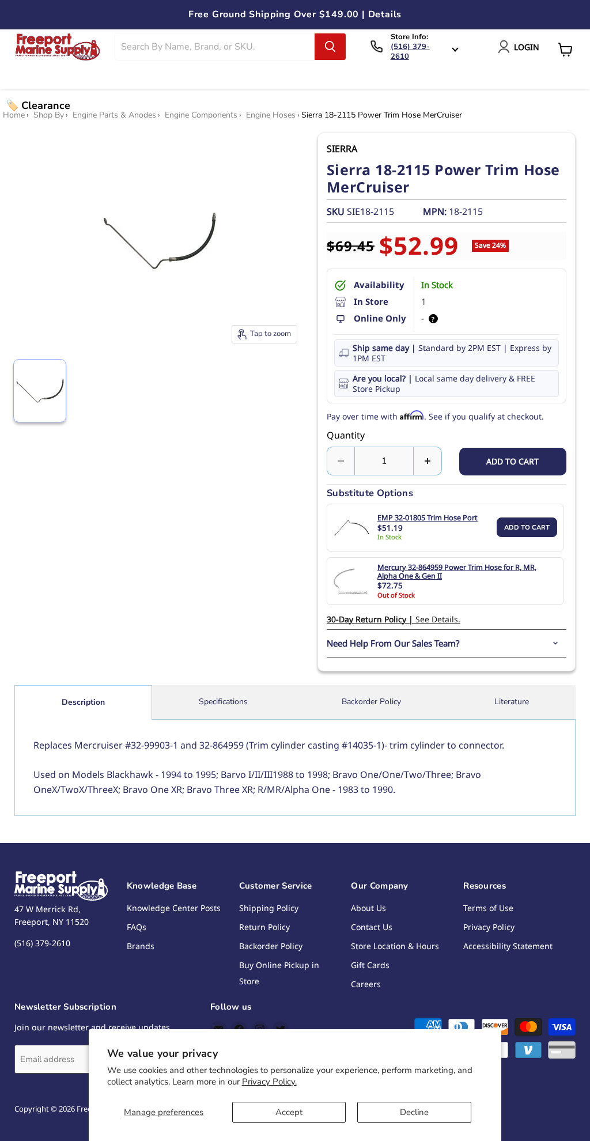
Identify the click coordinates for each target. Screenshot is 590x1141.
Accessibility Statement (508, 945)
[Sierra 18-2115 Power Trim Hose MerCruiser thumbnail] (39, 390)
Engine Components (201, 115)
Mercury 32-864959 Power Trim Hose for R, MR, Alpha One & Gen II (456, 572)
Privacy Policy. (269, 1081)
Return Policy (264, 926)
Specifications (223, 701)
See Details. (393, 619)
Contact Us (371, 926)
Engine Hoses (271, 115)
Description (83, 702)
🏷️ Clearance (38, 105)
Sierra (342, 148)
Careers (366, 983)
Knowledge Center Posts (174, 907)
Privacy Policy (489, 926)
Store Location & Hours (395, 945)
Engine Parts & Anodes (114, 115)
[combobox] (215, 46)
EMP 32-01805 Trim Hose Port (427, 517)
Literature (511, 701)
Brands (140, 945)
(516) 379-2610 (410, 51)
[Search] (330, 46)
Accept (288, 1112)
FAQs (136, 926)
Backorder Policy (371, 701)
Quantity (346, 435)
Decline (414, 1112)
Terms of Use (488, 907)
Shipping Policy (268, 907)
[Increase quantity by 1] (428, 461)
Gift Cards (370, 964)
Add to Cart (527, 527)
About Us (368, 907)
